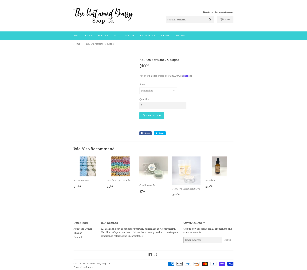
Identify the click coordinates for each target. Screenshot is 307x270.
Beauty (102, 35)
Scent (142, 84)
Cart (227, 19)
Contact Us (79, 237)
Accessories (146, 35)
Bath (88, 35)
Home (77, 35)
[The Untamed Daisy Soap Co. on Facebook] (150, 255)
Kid (115, 35)
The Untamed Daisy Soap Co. (95, 263)
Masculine (128, 35)
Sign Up (227, 240)
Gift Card (180, 35)
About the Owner (83, 229)
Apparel (165, 35)
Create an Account (224, 12)
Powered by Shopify (83, 267)
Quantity (144, 99)
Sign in (206, 12)
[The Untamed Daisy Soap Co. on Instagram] (155, 255)
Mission (78, 233)
